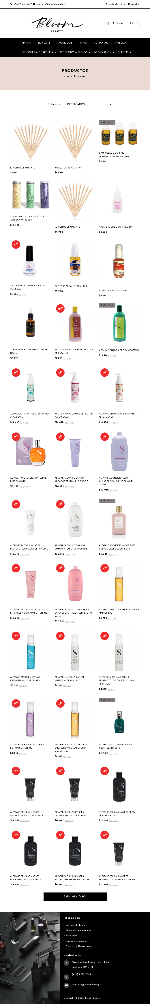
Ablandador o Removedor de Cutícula (27, 287)
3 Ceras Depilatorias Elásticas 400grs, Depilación (28, 218)
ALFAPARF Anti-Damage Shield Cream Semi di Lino (115, 746)
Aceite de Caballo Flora (113, 291)
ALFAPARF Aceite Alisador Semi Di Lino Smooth (28, 480)
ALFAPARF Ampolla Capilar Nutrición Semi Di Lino (70, 679)
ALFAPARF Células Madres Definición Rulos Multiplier (71, 814)
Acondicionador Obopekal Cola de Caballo (74, 351)
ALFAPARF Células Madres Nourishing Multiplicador (25, 878)
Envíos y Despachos (77, 941)
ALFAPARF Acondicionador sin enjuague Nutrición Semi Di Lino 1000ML (73, 613)
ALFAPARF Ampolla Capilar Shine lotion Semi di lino (28, 746)
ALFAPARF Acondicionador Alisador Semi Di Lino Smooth (72, 480)
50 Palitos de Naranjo (67, 227)
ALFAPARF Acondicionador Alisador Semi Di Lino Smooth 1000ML (116, 481)
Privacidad (72, 936)
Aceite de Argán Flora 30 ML (71, 286)
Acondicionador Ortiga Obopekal (119, 350)
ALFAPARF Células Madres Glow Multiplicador (117, 814)
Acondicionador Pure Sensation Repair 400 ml (118, 416)
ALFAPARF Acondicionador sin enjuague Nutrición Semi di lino (29, 611)
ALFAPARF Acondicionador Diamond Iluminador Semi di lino (29, 547)
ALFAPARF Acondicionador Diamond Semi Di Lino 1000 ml (71, 547)
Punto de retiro (116, 4)
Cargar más (75, 896)
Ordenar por (54, 104)
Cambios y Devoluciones (79, 946)
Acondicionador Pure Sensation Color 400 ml (74, 416)
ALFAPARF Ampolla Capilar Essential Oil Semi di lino (25, 679)
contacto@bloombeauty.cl (50, 4)
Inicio (66, 76)
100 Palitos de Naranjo (68, 168)
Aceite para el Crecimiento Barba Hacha (29, 351)
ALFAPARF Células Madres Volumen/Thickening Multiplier (117, 878)
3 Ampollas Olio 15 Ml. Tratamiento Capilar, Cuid (114, 155)
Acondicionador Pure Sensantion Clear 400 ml (30, 416)
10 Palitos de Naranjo (22, 168)
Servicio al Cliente (75, 925)
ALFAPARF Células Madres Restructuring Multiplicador (72, 878)
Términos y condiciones (78, 930)
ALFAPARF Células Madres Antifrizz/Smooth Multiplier (27, 814)
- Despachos (133, 4)
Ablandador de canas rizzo (115, 227)
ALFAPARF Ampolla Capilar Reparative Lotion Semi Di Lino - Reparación (117, 680)
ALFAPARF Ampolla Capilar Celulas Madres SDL (119, 611)
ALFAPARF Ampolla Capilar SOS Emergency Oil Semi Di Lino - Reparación (72, 748)
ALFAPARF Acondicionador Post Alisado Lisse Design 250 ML (117, 547)
